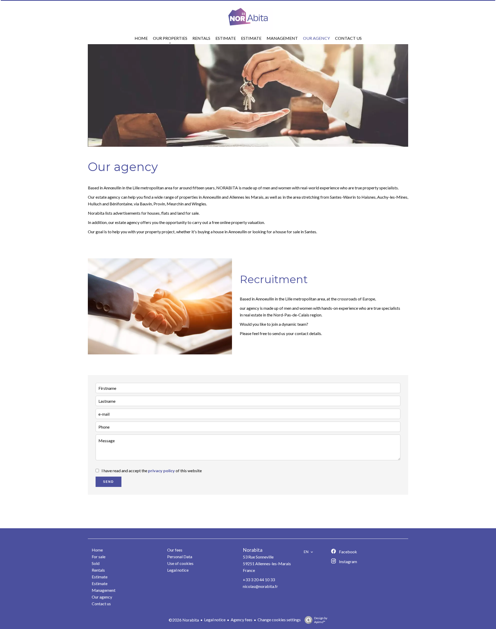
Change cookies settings (279, 619)
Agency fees (241, 619)
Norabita (252, 550)
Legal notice (215, 619)
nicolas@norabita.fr (260, 586)
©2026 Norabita (184, 619)
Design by (320, 620)
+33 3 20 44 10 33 (259, 579)
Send (108, 482)
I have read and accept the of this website (152, 470)
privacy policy (161, 470)
